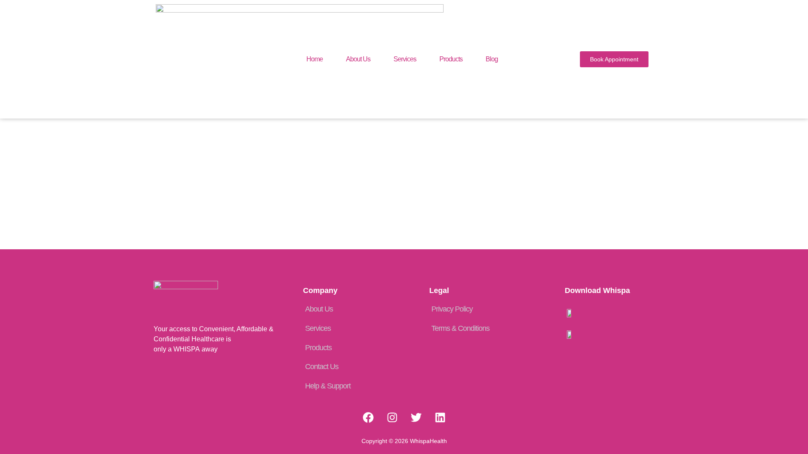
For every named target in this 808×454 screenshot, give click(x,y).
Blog (492, 59)
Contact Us (321, 366)
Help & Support (328, 386)
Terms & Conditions (460, 328)
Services (404, 59)
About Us (358, 59)
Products (450, 59)
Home (314, 59)
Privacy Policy (452, 309)
